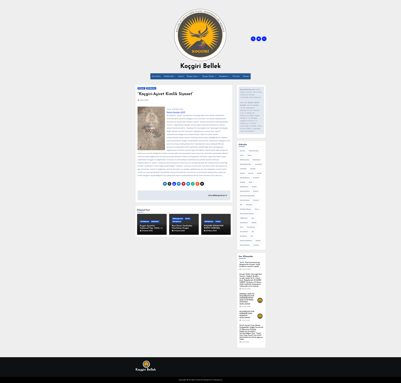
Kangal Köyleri (245, 191)
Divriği (259, 173)
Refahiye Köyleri (245, 209)
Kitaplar (141, 88)
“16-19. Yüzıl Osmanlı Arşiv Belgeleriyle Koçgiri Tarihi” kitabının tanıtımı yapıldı (249, 264)
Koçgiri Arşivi (192, 76)
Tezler (218, 221)
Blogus (207, 380)
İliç (253, 231)
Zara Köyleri (244, 231)
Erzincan (256, 177)
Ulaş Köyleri (244, 222)
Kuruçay (256, 200)
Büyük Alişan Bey (245, 164)
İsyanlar (256, 245)
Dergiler (253, 168)
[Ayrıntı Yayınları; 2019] (176, 112)
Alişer (242, 155)
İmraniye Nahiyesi (246, 240)
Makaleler (155, 221)
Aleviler (242, 150)
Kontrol (255, 191)
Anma (249, 155)
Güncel (181, 76)
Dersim (250, 173)
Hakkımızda (169, 76)
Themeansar (217, 380)
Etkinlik (242, 182)
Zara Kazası (251, 227)
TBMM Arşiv (244, 218)
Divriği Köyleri (244, 177)
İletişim (246, 76)
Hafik (250, 182)
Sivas (257, 209)
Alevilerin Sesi (254, 150)
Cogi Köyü (243, 168)
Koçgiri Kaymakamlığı (247, 195)
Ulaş (252, 218)
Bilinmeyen (256, 159)
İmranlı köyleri (245, 245)
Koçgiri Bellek (200, 66)
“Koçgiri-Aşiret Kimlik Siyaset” (165, 94)
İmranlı (258, 240)
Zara (241, 227)
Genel (187, 218)
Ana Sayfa (156, 76)
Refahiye (249, 204)
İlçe (252, 236)
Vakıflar (254, 222)
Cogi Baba (258, 164)
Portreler (236, 76)
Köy (241, 204)
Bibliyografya (178, 218)
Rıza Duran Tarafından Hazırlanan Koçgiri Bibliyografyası (182, 228)
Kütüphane (223, 76)
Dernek (242, 173)
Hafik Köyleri (244, 186)
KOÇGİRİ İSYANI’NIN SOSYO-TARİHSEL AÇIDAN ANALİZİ (213, 228)
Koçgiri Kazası (245, 200)
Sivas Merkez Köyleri (247, 213)
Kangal (254, 186)
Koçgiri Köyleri (208, 76)
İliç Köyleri (243, 236)
